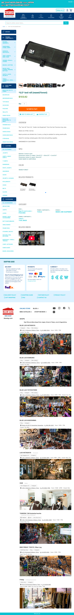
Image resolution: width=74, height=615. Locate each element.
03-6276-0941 (47, 584)
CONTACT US (42, 297)
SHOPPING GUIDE (27, 295)
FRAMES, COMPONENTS (43, 210)
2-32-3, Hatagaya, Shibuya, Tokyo (30, 330)
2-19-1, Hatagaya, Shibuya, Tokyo (30, 457)
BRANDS (58, 210)
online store (23, 582)
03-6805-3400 (46, 362)
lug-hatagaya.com (24, 455)
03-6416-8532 (46, 395)
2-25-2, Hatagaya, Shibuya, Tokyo (30, 488)
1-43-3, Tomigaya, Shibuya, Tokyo (30, 395)
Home (4, 26)
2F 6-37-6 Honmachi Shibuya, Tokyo (31, 584)
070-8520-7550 (46, 488)
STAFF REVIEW (39, 312)
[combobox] (34, 23)
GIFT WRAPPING (10, 297)
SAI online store (37, 517)
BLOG (35, 308)
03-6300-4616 (45, 457)
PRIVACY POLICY (60, 295)
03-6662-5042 (46, 330)
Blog (28, 328)
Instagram (22, 328)
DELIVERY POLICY (10, 295)
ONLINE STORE (25, 308)
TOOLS (39, 212)
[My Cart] (70, 10)
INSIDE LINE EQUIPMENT (64, 212)
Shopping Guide (32, 281)
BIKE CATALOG (25, 312)
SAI (30, 517)
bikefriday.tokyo (24, 550)
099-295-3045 (50, 425)
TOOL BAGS (23, 220)
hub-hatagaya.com (24, 485)
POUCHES (22, 213)
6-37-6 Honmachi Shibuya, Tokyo (30, 552)
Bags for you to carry (25, 211)
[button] (71, 2)
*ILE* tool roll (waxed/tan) (22, 190)
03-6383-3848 (48, 520)
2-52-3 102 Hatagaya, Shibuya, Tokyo (31, 520)
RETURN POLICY (44, 295)
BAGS (20, 209)
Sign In (67, 10)
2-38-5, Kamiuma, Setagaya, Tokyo (31, 362)
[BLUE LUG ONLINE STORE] (9, 13)
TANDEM (24, 517)
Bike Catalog (34, 328)
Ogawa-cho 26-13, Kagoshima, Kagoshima (32, 425)
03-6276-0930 (45, 552)
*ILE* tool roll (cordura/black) (32, 190)
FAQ (23, 297)
